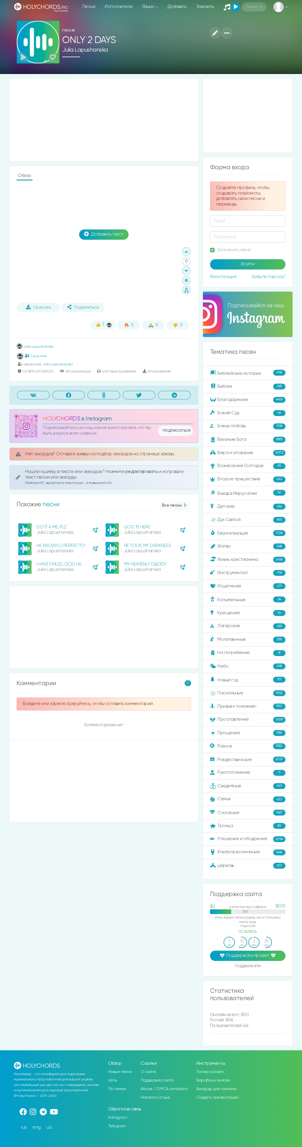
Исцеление (249, 586)
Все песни (172, 505)
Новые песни (120, 1072)
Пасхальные (249, 693)
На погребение (248, 652)
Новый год (249, 680)
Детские (249, 506)
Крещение (249, 613)
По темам (117, 1089)
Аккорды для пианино (216, 1089)
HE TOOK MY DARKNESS (147, 545)
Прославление (250, 719)
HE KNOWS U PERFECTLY (61, 545)
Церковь (249, 865)
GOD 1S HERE (137, 527)
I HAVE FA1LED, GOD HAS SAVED (67, 564)
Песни (89, 6)
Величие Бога (249, 439)
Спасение (249, 813)
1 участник (39, 356)
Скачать (42, 307)
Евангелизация (249, 533)
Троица (249, 826)
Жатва (249, 546)
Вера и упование (250, 452)
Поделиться (86, 307)
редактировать (142, 471)
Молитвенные (249, 639)
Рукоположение (248, 772)
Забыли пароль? (268, 277)
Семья (249, 799)
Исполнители (119, 6)
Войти (248, 264)
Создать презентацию (217, 1097)
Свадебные (249, 786)
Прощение (249, 733)
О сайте (148, 1072)
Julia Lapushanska (85, 50)
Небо (249, 666)
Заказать (205, 6)
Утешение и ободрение (250, 839)
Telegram (117, 1126)
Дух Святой (249, 519)
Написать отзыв (155, 1097)
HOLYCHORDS (61, 419)
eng (36, 1127)
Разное (249, 746)
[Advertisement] (103, 120)
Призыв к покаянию (249, 706)
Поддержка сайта (157, 1080)
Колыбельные (249, 600)
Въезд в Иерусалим (249, 493)
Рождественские (250, 759)
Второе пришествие (249, 479)
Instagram (117, 1117)
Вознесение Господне (249, 466)
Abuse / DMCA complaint (164, 1089)
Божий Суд (249, 412)
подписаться (177, 430)
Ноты (112, 1080)
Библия (249, 386)
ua (49, 1127)
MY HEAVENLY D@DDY (145, 564)
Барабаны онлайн (213, 1080)
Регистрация (223, 277)
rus (24, 1127)
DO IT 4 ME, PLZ (52, 527)
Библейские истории (249, 373)
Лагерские (249, 626)
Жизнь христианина (250, 559)
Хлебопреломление (249, 852)
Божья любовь (249, 426)
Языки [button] (148, 6)
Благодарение (250, 399)
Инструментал (249, 573)
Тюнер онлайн (210, 1072)
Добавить (177, 6)
